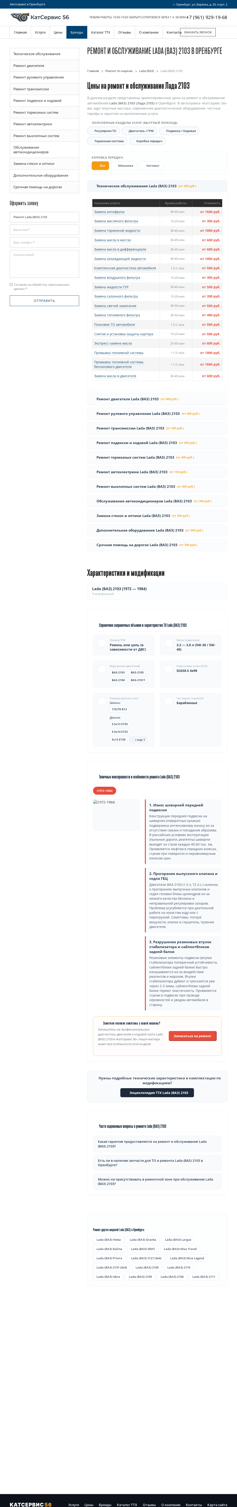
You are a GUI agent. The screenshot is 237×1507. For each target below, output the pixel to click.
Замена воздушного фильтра (117, 277)
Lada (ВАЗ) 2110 (178, 1267)
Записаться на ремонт (193, 1036)
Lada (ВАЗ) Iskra (108, 1277)
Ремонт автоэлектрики (32, 124)
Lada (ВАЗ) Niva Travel (180, 1249)
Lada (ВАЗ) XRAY (143, 1249)
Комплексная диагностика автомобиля (125, 268)
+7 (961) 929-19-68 (206, 17)
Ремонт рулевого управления (38, 77)
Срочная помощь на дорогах (37, 187)
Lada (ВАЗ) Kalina (109, 1249)
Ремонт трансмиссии (31, 89)
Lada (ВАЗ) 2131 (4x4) (112, 1267)
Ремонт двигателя (28, 65)
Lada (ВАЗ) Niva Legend (187, 1258)
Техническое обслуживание (36, 53)
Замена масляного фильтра (116, 221)
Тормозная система (109, 141)
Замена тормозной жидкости (117, 230)
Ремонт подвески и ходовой (37, 100)
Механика (125, 165)
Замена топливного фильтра (117, 315)
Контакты (194, 1505)
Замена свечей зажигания (115, 306)
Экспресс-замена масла (113, 343)
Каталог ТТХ (127, 1505)
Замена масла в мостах (112, 240)
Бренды (105, 1505)
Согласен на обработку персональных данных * (39, 286)
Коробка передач (149, 141)
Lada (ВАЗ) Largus (178, 1240)
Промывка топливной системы (118, 353)
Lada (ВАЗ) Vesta (109, 1240)
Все (102, 165)
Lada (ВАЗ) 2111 (203, 1277)
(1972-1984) (104, 791)
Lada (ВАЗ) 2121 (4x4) (146, 1258)
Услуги (73, 1505)
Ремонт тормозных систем (35, 112)
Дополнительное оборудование (40, 175)
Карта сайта (217, 1505)
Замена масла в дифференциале (120, 249)
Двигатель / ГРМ (141, 131)
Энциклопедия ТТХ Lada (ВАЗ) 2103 (158, 1092)
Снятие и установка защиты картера (123, 334)
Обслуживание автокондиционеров (31, 149)
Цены (88, 1505)
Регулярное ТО (105, 131)
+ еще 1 (139, 739)
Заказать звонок (198, 32)
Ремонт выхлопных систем (36, 135)
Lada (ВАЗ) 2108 (172, 1277)
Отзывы (149, 1505)
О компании (170, 1505)
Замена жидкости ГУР (111, 287)
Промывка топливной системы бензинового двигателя (118, 364)
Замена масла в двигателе (115, 376)
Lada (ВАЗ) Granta (143, 1240)
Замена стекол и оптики (33, 163)
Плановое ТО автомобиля (114, 324)
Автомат (152, 165)
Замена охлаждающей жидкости (120, 259)
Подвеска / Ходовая (181, 131)
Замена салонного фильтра (116, 296)
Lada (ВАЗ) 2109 (140, 1277)
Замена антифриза (109, 212)
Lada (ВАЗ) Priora (109, 1258)
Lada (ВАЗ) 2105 (147, 1267)
